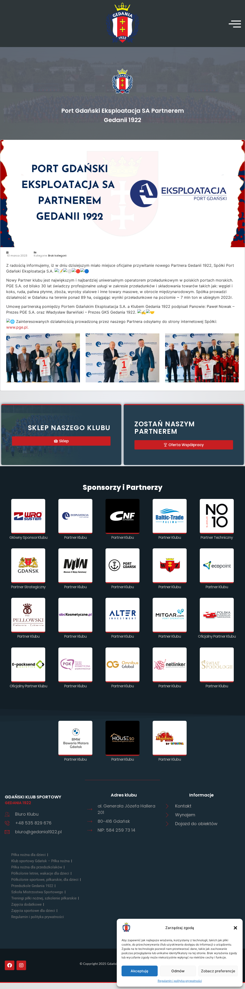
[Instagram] (21, 965)
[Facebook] (9, 965)
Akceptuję (139, 971)
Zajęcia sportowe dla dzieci (33, 911)
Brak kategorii (57, 255)
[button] (235, 927)
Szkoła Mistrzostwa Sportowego (37, 892)
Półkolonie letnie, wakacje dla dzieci (40, 873)
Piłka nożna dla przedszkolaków (36, 867)
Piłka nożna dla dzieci (28, 855)
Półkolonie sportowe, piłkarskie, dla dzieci (44, 879)
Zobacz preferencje (218, 971)
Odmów (177, 971)
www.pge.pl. (17, 327)
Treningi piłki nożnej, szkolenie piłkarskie (44, 898)
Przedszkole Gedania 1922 (32, 886)
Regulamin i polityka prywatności (180, 981)
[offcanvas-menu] (235, 23)
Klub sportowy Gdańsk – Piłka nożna (40, 861)
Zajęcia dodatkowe (26, 904)
